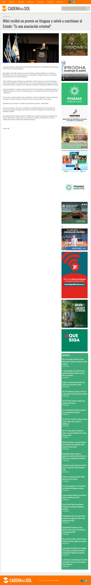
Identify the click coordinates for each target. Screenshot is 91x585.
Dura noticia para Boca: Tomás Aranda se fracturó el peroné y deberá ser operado (74, 540)
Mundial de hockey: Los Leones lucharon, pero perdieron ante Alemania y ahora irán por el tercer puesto (74, 444)
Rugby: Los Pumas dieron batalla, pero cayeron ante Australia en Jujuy (73, 383)
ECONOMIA (21, 2)
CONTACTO (60, 2)
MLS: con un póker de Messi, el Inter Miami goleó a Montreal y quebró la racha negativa (74, 361)
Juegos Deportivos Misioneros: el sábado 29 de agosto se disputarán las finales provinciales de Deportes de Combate (74, 550)
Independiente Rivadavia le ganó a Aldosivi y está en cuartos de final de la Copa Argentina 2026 (74, 529)
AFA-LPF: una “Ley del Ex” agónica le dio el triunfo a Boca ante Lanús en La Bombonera (74, 421)
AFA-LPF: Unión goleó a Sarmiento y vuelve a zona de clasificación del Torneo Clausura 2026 (74, 432)
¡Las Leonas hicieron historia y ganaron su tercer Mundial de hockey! (74, 411)
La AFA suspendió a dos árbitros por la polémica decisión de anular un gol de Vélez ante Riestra (73, 373)
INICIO (4, 2)
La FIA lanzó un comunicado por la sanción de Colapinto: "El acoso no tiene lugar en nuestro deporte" (74, 562)
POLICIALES (40, 2)
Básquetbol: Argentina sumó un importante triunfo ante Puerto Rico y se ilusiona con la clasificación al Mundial (74, 456)
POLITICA (11, 2)
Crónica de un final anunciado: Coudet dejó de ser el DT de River (73, 478)
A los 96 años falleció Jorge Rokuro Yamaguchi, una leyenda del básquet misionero (73, 506)
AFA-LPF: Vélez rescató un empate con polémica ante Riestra (73, 402)
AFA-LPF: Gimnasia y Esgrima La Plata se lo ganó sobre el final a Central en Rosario (74, 392)
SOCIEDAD (50, 2)
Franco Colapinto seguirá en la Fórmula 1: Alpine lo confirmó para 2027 (74, 496)
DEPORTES (31, 2)
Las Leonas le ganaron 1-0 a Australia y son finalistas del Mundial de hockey (74, 487)
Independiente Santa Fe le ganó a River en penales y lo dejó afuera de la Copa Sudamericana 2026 (74, 518)
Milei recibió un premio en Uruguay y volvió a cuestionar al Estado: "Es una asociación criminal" (42, 23)
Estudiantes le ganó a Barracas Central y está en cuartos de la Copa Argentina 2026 (74, 467)
